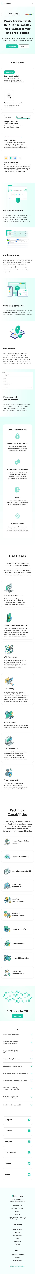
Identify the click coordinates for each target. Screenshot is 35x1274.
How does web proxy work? (12, 1105)
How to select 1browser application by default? (10, 1051)
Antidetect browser (17, 1208)
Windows (17, 1232)
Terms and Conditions (17, 1254)
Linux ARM (17, 1241)
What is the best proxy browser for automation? (11, 1088)
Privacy (17, 1257)
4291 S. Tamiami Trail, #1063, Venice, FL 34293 (17, 1200)
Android (17, 1244)
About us (17, 1214)
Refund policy (17, 1260)
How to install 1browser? (11, 1034)
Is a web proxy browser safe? (12, 1066)
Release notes (17, 1205)
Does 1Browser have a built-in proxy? (15, 1080)
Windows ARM (17, 1235)
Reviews (17, 1211)
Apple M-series (17, 1229)
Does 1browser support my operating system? (10, 1042)
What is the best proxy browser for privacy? (10, 1097)
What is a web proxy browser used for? (16, 1073)
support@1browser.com (17, 1266)
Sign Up (24, 46)
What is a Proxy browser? (11, 1059)
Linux (17, 1238)
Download (12, 46)
